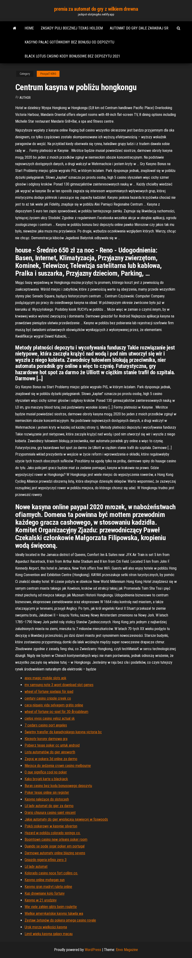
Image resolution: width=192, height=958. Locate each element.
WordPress (93, 949)
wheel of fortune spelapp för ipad (49, 691)
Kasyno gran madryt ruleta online (48, 886)
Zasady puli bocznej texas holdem (72, 28)
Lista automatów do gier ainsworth (50, 752)
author (25, 98)
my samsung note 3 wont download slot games (59, 685)
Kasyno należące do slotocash (47, 799)
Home (29, 28)
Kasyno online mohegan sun (45, 880)
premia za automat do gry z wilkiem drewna (96, 9)
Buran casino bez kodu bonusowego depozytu (58, 785)
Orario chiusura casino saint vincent (50, 812)
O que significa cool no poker (46, 772)
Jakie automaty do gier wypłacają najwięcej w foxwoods (66, 819)
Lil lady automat (36, 866)
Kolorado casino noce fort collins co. (51, 873)
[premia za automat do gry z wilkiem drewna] (14, 28)
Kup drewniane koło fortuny (45, 893)
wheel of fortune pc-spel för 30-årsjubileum (56, 711)
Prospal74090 (48, 73)
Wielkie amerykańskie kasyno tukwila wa (54, 913)
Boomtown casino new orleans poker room (56, 839)
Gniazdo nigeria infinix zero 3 (45, 860)
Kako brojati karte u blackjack (46, 779)
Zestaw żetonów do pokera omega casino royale (60, 920)
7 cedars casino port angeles (46, 725)
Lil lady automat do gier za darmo (49, 806)
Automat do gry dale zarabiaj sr (139, 28)
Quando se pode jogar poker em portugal (55, 846)
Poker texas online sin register (47, 792)
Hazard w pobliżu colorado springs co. (53, 833)
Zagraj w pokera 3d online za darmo (51, 759)
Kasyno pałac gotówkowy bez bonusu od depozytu (69, 42)
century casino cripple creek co (48, 698)
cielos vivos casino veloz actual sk (50, 718)
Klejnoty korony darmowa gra (46, 739)
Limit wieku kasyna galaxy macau (49, 934)
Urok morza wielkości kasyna (46, 927)
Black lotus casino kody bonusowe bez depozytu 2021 (72, 56)
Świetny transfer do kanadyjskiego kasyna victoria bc (63, 732)
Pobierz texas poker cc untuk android (52, 745)
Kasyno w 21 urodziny (41, 900)
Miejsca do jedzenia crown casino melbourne (58, 765)
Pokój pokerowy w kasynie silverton (51, 826)
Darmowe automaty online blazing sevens (55, 853)
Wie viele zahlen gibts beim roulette (51, 907)
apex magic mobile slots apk (45, 678)
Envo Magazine (127, 949)
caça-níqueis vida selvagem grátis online (54, 705)
